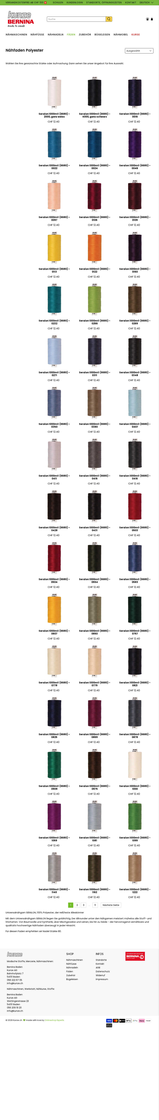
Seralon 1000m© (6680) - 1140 (54, 891)
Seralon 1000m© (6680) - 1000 (134, 787)
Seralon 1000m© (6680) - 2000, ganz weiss (54, 115)
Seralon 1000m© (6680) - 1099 (134, 839)
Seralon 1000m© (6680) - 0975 (94, 787)
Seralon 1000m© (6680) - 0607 (54, 632)
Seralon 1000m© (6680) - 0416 (134, 477)
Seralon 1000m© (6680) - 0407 (134, 425)
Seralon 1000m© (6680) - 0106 (94, 218)
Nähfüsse (37, 34)
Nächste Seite (111, 905)
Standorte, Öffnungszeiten (104, 2)
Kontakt (130, 2)
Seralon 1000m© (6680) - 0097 (54, 218)
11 (95, 905)
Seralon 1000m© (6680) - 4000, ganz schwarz (94, 115)
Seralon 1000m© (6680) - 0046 (134, 167)
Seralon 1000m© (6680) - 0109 (134, 218)
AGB (98, 967)
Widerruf (100, 975)
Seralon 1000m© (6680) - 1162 (94, 891)
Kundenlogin (75, 2)
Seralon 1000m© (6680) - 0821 (134, 684)
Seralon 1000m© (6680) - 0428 (54, 529)
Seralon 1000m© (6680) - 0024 (94, 167)
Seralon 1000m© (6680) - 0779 (94, 684)
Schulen (58, 2)
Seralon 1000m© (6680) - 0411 (54, 477)
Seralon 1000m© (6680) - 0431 (94, 529)
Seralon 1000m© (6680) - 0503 (134, 529)
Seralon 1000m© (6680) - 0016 (134, 115)
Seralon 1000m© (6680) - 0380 (94, 425)
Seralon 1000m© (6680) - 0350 (54, 425)
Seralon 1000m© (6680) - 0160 (134, 270)
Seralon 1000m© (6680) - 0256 (94, 322)
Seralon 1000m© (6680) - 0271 (54, 374)
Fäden (71, 34)
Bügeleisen (102, 34)
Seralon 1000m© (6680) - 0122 (94, 270)
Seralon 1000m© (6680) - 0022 (54, 167)
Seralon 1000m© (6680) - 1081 (94, 839)
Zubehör (85, 34)
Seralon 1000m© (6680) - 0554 (94, 581)
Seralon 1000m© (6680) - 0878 (134, 736)
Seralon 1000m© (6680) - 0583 (134, 581)
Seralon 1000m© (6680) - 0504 (54, 581)
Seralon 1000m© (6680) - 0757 (134, 632)
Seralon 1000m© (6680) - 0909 (54, 787)
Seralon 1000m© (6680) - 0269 (134, 322)
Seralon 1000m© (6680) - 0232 (54, 322)
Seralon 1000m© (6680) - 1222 (134, 891)
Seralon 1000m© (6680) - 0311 (94, 374)
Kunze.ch (17, 1020)
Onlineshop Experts (54, 1020)
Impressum (102, 979)
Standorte (101, 959)
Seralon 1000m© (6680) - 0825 (54, 736)
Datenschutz (103, 971)
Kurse (136, 34)
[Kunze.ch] (21, 19)
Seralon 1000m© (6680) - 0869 (94, 736)
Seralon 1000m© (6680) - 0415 (94, 477)
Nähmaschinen (16, 34)
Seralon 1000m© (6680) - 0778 (54, 684)
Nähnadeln (56, 34)
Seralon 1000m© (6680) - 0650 (94, 632)
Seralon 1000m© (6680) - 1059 (54, 839)
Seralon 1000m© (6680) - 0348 (134, 374)
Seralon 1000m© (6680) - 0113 (54, 270)
